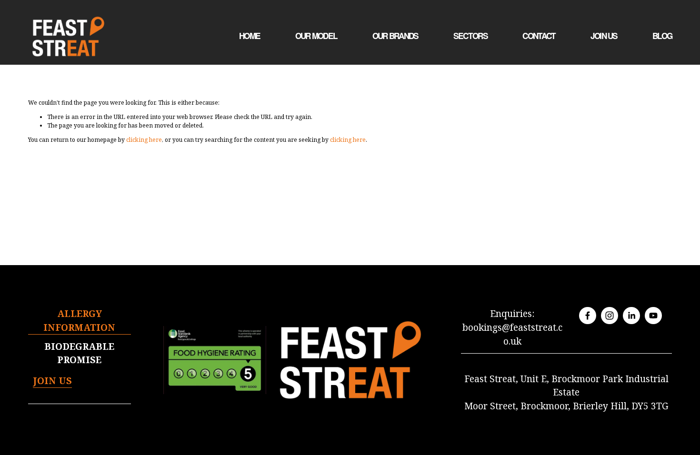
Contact (538, 36)
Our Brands (395, 36)
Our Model (316, 36)
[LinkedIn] (631, 315)
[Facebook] (587, 315)
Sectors (470, 36)
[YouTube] (653, 315)
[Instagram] (609, 315)
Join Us (604, 36)
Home (249, 36)
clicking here (144, 140)
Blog (662, 36)
